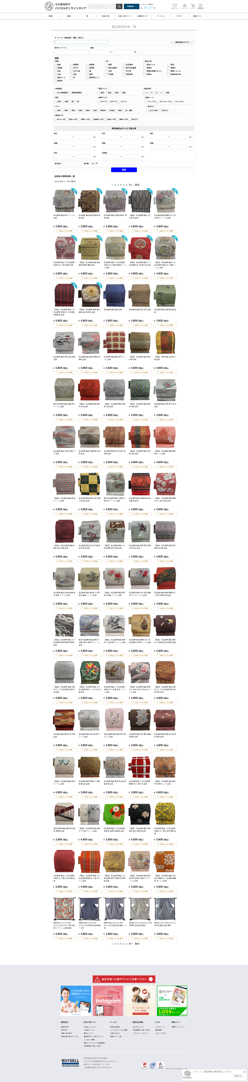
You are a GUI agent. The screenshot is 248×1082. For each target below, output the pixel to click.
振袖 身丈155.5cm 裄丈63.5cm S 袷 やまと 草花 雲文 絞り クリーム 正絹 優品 (64, 925)
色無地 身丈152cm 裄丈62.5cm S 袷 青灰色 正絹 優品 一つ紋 (90, 925)
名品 (109, 93)
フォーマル (151, 102)
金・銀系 (129, 110)
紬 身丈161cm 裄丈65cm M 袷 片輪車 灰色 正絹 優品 (140, 924)
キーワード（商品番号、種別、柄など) (69, 38)
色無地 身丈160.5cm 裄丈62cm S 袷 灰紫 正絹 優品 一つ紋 (115, 925)
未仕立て (165, 110)
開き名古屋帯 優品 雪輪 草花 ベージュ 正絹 (64, 405)
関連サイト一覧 (115, 1036)
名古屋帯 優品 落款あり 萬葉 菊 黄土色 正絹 (89, 783)
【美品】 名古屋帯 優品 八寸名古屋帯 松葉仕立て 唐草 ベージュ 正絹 (165, 265)
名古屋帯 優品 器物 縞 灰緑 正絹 (165, 311)
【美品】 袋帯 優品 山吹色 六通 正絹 (165, 358)
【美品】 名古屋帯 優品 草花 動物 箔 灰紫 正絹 (165, 547)
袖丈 (151, 133)
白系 (95, 110)
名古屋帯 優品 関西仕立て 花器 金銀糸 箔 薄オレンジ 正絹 (140, 641)
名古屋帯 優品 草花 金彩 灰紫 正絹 (64, 358)
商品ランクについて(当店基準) (94, 1043)
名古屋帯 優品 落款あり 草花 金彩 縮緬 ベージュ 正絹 (89, 594)
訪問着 (75, 65)
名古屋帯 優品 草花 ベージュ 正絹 (64, 217)
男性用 (59, 81)
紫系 (73, 110)
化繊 (66, 102)
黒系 (120, 110)
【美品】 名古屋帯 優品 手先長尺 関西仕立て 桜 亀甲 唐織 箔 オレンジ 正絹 (165, 878)
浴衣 (75, 74)
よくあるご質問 (89, 1040)
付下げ (75, 68)
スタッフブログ (161, 1033)
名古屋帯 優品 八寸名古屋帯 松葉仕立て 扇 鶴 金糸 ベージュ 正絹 (115, 689)
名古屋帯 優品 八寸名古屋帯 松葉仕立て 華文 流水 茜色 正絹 (64, 878)
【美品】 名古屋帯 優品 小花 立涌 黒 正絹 (139, 217)
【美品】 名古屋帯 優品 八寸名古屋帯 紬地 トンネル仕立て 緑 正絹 (90, 689)
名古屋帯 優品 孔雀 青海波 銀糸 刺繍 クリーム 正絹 (64, 594)
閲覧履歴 (200, 8)
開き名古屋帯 (131, 68)
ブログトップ (160, 1027)
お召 (59, 71)
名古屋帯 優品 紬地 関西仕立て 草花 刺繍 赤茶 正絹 (165, 594)
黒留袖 (91, 65)
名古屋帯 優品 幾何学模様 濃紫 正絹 (89, 217)
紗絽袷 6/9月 (98, 119)
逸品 (102, 93)
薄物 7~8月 (85, 119)
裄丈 (103, 133)
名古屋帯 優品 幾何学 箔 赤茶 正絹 (64, 735)
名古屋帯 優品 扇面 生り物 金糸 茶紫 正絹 (165, 735)
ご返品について (89, 1030)
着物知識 (159, 1030)
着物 (69, 16)
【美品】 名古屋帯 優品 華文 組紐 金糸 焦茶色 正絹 (89, 311)
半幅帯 (110, 74)
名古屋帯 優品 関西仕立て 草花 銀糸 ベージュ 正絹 (165, 217)
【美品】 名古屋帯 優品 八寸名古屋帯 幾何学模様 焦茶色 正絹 (64, 642)
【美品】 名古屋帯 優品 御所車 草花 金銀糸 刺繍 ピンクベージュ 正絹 (140, 878)
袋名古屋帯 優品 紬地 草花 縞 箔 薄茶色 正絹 (64, 830)
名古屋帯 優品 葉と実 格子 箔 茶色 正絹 (115, 452)
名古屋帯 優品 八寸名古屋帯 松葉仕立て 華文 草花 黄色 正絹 (165, 831)
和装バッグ (151, 65)
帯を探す (64, 1030)
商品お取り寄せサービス (69, 1036)
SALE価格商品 (62, 93)
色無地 (91, 68)
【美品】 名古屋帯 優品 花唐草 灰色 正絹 (114, 405)
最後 (137, 185)
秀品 (116, 93)
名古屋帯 (129, 65)
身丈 (55, 133)
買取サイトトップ (178, 1027)
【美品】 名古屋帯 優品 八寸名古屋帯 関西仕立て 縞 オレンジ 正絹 (89, 878)
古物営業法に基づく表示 (92, 1046)
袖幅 (55, 143)
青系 (80, 110)
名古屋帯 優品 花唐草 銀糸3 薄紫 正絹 (115, 217)
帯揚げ (173, 68)
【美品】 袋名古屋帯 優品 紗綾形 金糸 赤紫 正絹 (64, 547)
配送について (88, 1033)
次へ (131, 185)
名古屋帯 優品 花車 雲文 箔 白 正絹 (165, 405)
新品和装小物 (176, 74)
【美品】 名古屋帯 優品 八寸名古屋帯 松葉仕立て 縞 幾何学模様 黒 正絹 (64, 312)
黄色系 (103, 110)
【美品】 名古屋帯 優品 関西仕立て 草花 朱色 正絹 (165, 500)
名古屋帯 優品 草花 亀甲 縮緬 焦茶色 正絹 (140, 735)
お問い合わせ (115, 1033)
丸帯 (110, 71)
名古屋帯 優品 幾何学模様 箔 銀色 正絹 (89, 358)
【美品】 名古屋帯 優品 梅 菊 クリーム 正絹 (64, 500)
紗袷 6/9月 (111, 119)
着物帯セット (94, 78)
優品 (124, 93)
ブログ (179, 16)
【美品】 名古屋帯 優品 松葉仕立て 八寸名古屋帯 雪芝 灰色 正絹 (64, 689)
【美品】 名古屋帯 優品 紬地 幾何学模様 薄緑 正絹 (89, 264)
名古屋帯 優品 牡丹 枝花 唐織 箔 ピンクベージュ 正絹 (140, 594)
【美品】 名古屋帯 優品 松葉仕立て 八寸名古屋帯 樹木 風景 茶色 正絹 (165, 689)
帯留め (149, 74)
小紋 (59, 74)
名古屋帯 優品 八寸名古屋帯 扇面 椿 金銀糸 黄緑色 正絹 (114, 830)
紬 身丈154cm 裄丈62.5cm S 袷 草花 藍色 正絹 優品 (165, 924)
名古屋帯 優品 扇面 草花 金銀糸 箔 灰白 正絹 (140, 547)
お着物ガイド (142, 16)
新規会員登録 (115, 1027)
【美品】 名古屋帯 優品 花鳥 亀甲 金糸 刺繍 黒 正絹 (139, 830)
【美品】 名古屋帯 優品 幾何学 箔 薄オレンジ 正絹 (165, 783)
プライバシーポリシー (140, 1033)
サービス (160, 16)
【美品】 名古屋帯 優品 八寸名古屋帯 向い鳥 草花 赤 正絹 (140, 264)
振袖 (59, 65)
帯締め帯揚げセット (154, 71)
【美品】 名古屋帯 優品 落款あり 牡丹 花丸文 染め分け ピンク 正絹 (140, 689)
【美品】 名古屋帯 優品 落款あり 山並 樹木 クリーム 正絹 (115, 641)
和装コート (61, 78)
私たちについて (138, 1027)
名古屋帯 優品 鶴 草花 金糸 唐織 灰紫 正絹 (115, 783)
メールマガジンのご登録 (118, 1030)
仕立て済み (154, 110)
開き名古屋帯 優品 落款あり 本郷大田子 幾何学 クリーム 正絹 (89, 642)
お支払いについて (90, 1027)
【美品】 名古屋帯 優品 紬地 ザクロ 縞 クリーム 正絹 (89, 830)
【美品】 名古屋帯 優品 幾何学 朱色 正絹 (89, 405)
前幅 (103, 143)
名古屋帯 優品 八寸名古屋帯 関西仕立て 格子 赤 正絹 (139, 783)
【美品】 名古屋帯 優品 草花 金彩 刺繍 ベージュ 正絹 (114, 594)
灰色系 (112, 110)
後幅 (151, 143)
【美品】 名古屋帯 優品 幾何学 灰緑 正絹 (139, 405)
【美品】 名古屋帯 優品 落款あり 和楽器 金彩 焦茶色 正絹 (165, 641)
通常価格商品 (77, 93)
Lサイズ (124, 102)
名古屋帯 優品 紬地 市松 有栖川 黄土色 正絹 (89, 500)
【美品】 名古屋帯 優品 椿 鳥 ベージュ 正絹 (64, 783)
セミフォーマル (165, 102)
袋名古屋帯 (112, 68)
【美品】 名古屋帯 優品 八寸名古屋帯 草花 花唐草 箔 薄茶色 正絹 (115, 878)
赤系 (59, 110)
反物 (172, 65)
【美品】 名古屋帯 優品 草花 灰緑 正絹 (139, 358)
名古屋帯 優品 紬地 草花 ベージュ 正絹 (115, 358)
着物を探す (65, 1027)
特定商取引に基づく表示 (141, 1030)
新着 (50, 16)
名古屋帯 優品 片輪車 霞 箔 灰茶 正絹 (90, 452)
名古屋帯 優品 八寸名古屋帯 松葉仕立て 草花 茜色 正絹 (63, 264)
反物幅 (104, 153)
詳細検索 (130, 6)
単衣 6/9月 (73, 119)
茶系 (66, 110)
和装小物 (105, 16)
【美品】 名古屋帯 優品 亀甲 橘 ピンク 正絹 (165, 452)
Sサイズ (104, 102)
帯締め (149, 68)
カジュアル (179, 102)
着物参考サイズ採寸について (94, 1036)
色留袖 (59, 68)
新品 (167, 93)
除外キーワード (60, 48)
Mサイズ (113, 102)
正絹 (59, 102)
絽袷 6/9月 (123, 119)
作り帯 (128, 71)
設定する (238, 1076)
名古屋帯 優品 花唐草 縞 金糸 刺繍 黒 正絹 (140, 500)
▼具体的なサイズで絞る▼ (124, 129)
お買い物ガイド (124, 16)
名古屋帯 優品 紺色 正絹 (113, 310)
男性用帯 (129, 74)
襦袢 (91, 74)
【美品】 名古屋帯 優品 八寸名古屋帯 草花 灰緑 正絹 (114, 547)
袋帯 (110, 65)
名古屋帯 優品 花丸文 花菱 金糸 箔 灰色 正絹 (89, 547)
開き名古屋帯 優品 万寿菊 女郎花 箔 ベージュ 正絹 (114, 500)
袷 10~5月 (61, 119)
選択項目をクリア (182, 42)
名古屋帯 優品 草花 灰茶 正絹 (140, 310)
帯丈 (55, 153)
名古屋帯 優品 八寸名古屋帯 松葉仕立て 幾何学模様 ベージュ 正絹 (115, 265)
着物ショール (176, 71)
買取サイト (197, 16)
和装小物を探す (66, 1033)
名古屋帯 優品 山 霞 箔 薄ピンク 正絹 (64, 452)
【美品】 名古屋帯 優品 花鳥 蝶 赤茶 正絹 (139, 452)
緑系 (88, 110)
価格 (92, 48)
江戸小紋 (76, 71)
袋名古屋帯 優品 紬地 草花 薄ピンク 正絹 (115, 735)
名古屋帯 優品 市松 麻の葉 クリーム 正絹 (89, 735)
